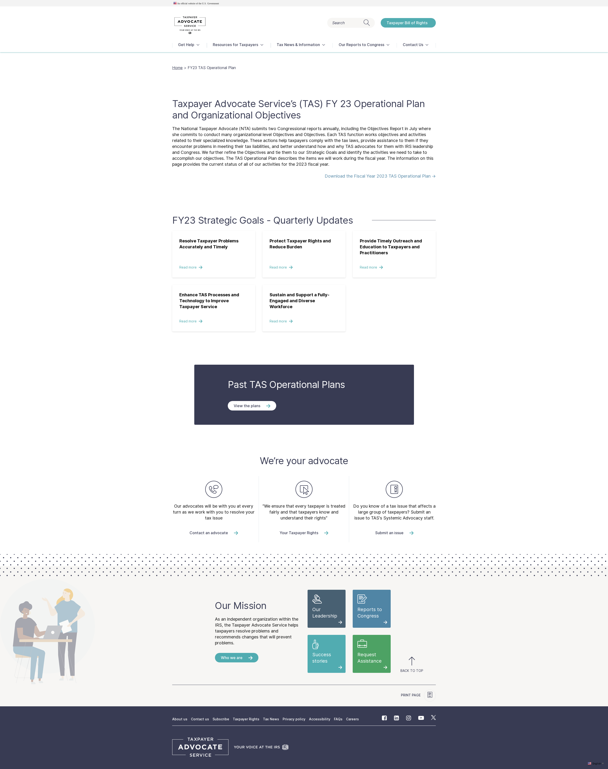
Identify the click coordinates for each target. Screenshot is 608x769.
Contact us (200, 719)
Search (338, 22)
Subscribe (221, 719)
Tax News (271, 719)
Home (177, 68)
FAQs (338, 719)
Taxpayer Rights (246, 719)
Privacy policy (294, 719)
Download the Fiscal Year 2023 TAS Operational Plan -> (380, 176)
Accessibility (319, 719)
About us (179, 719)
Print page (411, 695)
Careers (352, 719)
